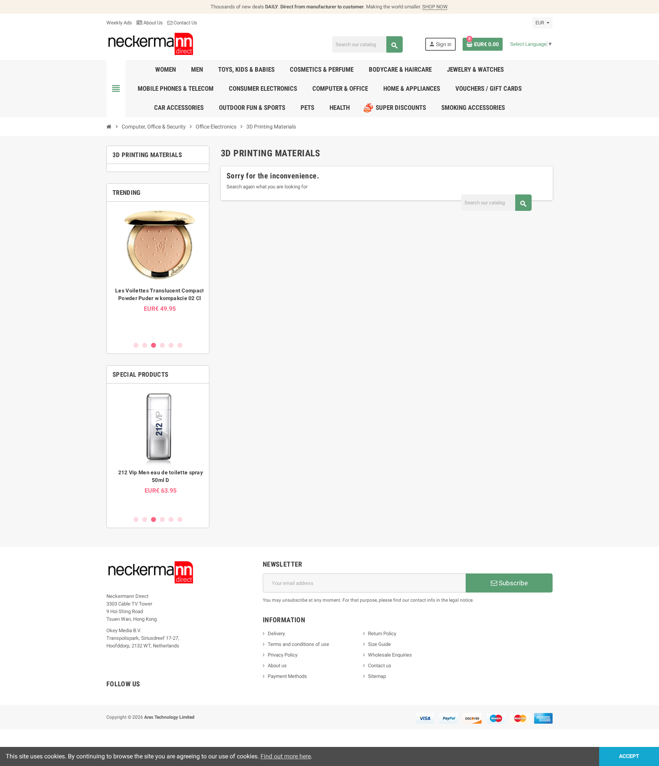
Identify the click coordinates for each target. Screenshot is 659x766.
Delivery (276, 633)
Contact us (379, 665)
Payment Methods (287, 676)
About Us (152, 23)
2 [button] (144, 345)
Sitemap (377, 676)
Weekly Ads (119, 23)
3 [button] (153, 345)
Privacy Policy (282, 655)
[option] (158, 271)
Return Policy (382, 633)
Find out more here (285, 756)
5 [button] (171, 345)
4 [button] (162, 345)
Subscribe (512, 583)
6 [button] (179, 345)
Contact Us (184, 23)
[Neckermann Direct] (150, 44)
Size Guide (379, 644)
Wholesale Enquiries (390, 655)
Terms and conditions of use (298, 644)
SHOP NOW (434, 7)
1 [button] (135, 345)
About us (277, 665)
